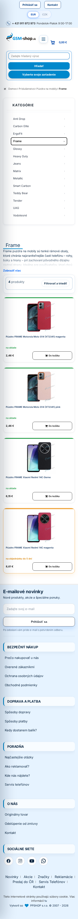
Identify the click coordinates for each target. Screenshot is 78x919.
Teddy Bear (20, 193)
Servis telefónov (17, 784)
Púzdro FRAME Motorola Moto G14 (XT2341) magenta (35, 336)
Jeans (17, 163)
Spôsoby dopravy (17, 712)
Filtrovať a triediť (55, 283)
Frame (17, 141)
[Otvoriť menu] (43, 39)
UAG (16, 208)
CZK (45, 14)
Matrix (17, 171)
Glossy (17, 148)
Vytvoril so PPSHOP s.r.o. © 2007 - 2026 (39, 905)
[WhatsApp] (43, 861)
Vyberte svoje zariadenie (39, 74)
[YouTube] (31, 861)
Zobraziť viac (12, 270)
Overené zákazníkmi (20, 667)
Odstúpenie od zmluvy (21, 824)
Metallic (18, 178)
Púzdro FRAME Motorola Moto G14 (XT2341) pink (33, 407)
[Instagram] (20, 861)
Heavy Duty (20, 156)
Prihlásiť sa (29, 4)
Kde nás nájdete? (17, 776)
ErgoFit (17, 133)
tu (46, 900)
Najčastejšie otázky (19, 757)
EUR (33, 14)
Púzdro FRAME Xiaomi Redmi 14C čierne (28, 477)
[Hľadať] (39, 66)
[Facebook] (8, 861)
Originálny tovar (16, 814)
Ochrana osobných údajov (24, 676)
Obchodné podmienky (21, 685)
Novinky (11, 877)
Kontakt (52, 4)
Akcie (28, 877)
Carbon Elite (21, 126)
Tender (17, 200)
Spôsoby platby (16, 721)
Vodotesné (20, 215)
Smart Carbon (22, 185)
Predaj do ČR (23, 882)
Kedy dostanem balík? (21, 730)
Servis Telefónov (52, 882)
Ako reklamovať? (17, 766)
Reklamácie (64, 877)
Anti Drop (19, 118)
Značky (43, 877)
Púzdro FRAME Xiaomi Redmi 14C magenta (29, 547)
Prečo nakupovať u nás (22, 658)
